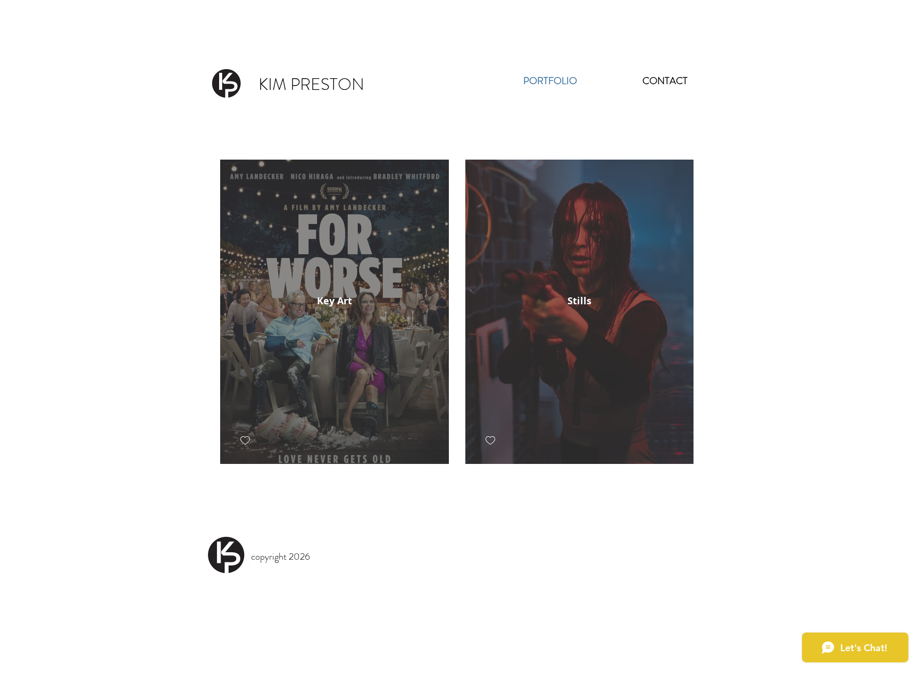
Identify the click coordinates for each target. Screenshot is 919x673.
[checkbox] (245, 440)
